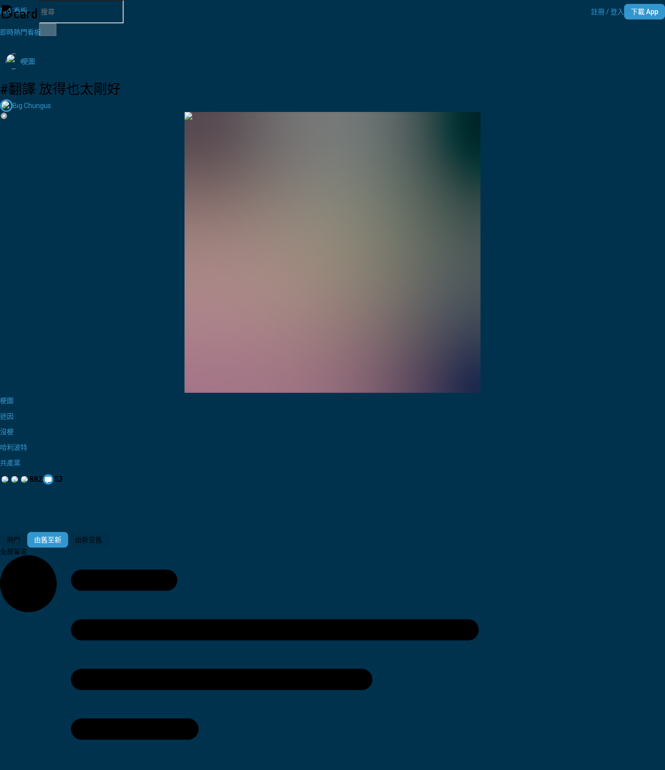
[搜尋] (47, 29)
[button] (607, 12)
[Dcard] (19, 11)
